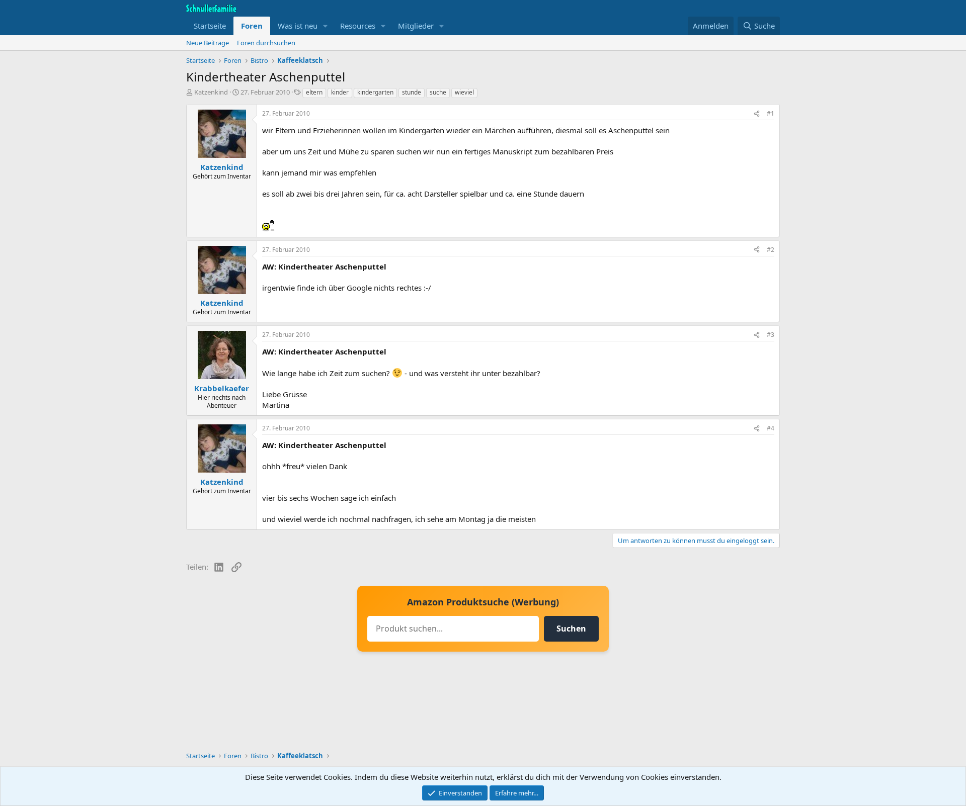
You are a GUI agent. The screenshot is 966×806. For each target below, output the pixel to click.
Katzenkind (211, 92)
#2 (770, 249)
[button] (325, 26)
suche (438, 92)
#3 (770, 334)
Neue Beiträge (207, 42)
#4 (770, 428)
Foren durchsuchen (266, 42)
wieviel (464, 92)
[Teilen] (756, 114)
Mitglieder (416, 26)
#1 (770, 113)
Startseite (210, 26)
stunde (411, 92)
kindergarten (375, 92)
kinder (340, 92)
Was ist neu (297, 26)
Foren (252, 26)
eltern (314, 92)
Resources (357, 26)
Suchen (571, 628)
